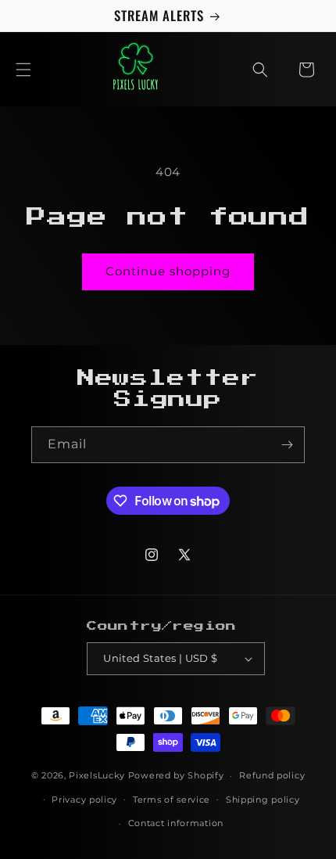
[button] (23, 69)
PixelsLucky (97, 775)
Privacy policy (84, 799)
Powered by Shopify (176, 775)
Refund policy (272, 775)
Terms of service (171, 799)
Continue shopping (168, 271)
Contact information (175, 823)
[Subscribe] (287, 444)
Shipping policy (263, 799)
